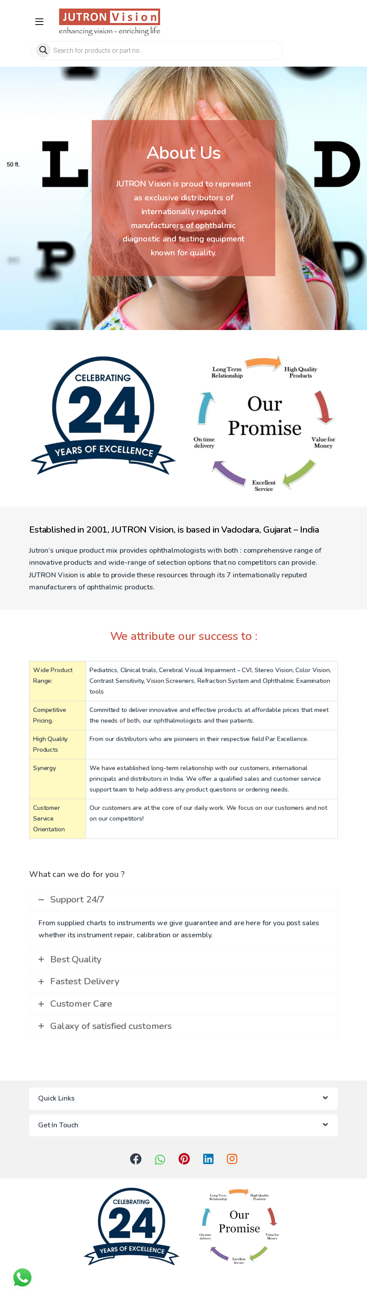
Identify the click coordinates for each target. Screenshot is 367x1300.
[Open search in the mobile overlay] (183, 50)
